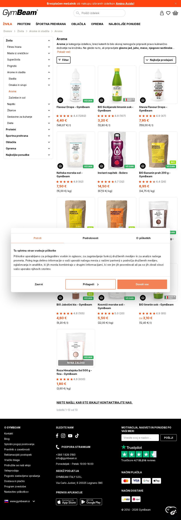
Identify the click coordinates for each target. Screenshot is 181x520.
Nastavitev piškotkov (16, 491)
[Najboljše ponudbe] (49, 155)
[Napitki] (49, 104)
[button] (90, 3)
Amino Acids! (125, 3)
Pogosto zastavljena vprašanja (22, 475)
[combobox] (99, 13)
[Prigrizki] (49, 66)
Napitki (11, 103)
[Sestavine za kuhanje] (49, 117)
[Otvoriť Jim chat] (173, 512)
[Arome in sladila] (49, 72)
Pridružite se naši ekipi (17, 465)
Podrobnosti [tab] (90, 238)
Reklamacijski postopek (18, 454)
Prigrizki (12, 65)
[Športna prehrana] (49, 136)
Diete (10, 123)
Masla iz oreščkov (17, 53)
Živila (9, 40)
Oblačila (11, 142)
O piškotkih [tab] (143, 238)
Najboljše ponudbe (17, 154)
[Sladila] (49, 78)
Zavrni (39, 284)
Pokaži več (63, 51)
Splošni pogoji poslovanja (19, 444)
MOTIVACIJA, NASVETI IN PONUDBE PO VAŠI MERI (146, 429)
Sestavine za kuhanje (19, 116)
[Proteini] (49, 129)
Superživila (13, 59)
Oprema (11, 148)
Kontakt (8, 433)
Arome (12, 91)
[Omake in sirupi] (49, 85)
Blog (7, 438)
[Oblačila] (49, 142)
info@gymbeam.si (66, 458)
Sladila (12, 78)
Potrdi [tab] (37, 238)
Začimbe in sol (17, 97)
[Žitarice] (49, 110)
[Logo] (21, 13)
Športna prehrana (17, 135)
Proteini (11, 129)
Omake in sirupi (18, 84)
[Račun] (162, 13)
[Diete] (49, 123)
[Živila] (49, 40)
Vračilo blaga (12, 459)
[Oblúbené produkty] (168, 13)
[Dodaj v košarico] (60, 100)
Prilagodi (88, 284)
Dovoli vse (142, 284)
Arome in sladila (16, 72)
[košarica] (175, 13)
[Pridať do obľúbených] (92, 68)
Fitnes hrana (14, 46)
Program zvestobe (15, 486)
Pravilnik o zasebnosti (17, 449)
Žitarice (11, 110)
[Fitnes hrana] (49, 47)
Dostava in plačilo (14, 481)
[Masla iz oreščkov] (49, 53)
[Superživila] (49, 59)
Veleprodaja (11, 470)
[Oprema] (49, 148)
